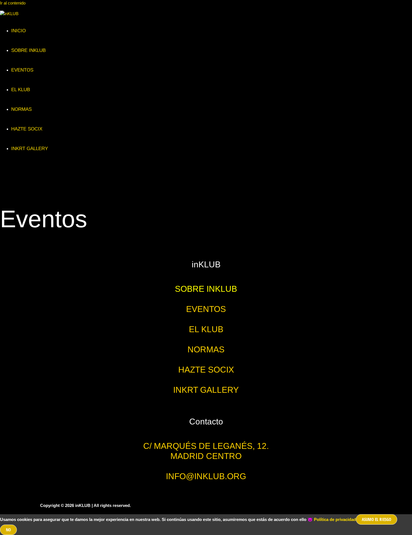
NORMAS (21, 109)
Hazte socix (26, 129)
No (8, 529)
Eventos (22, 70)
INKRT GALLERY (29, 148)
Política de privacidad (335, 519)
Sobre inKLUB (28, 50)
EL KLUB (20, 89)
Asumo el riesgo (376, 519)
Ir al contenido (13, 3)
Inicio (18, 30)
